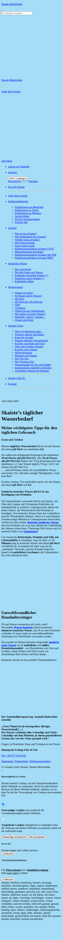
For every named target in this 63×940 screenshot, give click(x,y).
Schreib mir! (21, 222)
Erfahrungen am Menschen (29, 207)
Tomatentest (30, 531)
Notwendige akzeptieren (14, 837)
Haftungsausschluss (40, 761)
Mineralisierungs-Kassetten (29, 251)
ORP (17, 304)
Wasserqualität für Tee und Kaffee (33, 364)
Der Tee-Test (22, 358)
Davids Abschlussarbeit (27, 219)
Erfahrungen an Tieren (27, 210)
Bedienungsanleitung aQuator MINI (34, 257)
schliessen (8, 853)
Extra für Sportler (24, 337)
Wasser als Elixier (24, 320)
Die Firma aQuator (25, 242)
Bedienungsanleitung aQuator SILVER (35, 254)
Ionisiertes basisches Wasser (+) (31, 275)
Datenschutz (22, 761)
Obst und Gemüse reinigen (29, 346)
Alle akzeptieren (37, 837)
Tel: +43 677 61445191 (13, 755)
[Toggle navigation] (2, 10)
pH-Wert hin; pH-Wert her (29, 301)
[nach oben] (2, 770)
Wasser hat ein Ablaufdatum (30, 311)
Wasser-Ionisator (23, 627)
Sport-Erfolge (22, 216)
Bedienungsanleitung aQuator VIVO (34, 248)
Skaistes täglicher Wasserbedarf (31, 340)
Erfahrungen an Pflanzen (28, 213)
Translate (33, 181)
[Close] (2, 86)
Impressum (7, 761)
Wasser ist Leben (24, 292)
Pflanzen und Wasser (26, 355)
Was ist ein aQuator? (26, 233)
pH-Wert (19, 298)
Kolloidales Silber (24, 281)
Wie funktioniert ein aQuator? (30, 236)
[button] (35, 201)
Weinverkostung (23, 352)
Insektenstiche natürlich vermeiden (33, 367)
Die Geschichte (23, 269)
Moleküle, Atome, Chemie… (30, 317)
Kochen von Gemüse (26, 349)
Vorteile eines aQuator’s (27, 239)
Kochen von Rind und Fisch (30, 343)
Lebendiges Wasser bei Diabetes (32, 370)
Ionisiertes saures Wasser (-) (29, 278)
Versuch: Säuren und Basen (29, 334)
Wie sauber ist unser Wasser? (30, 314)
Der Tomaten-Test (24, 361)
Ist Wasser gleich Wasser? (28, 295)
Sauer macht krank (25, 245)
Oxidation (20, 307)
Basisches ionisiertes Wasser (43, 522)
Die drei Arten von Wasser (29, 272)
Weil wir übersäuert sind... (29, 331)
